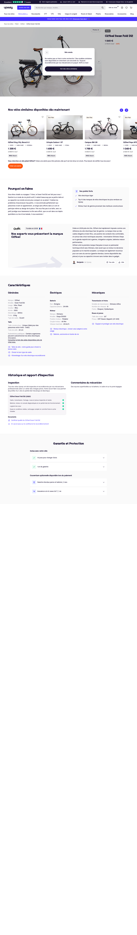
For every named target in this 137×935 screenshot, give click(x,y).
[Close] (70, 1)
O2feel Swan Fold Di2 (33, 24)
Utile (122, 262)
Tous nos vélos (8, 24)
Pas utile (111, 262)
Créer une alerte (15, 166)
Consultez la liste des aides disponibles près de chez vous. (25, 341)
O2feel (22, 24)
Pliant (17, 24)
